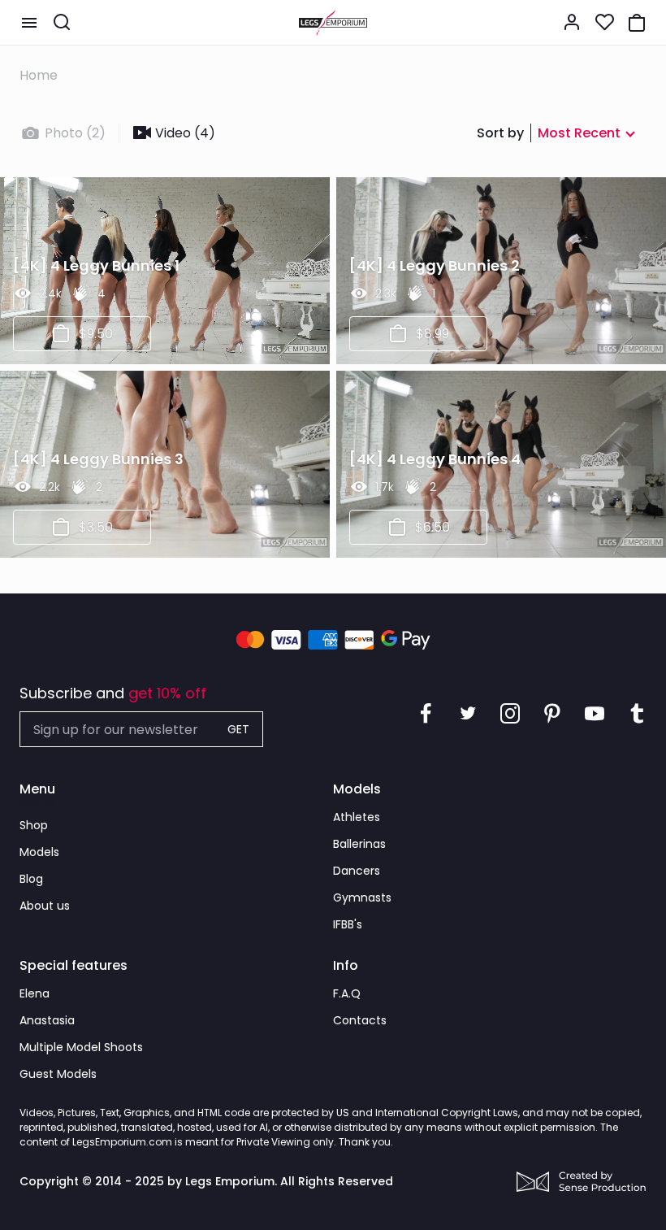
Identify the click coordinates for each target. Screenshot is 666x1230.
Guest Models (58, 1074)
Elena (34, 993)
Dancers (356, 871)
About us (44, 906)
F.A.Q (347, 993)
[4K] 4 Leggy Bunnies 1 (96, 265)
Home (38, 75)
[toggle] (29, 23)
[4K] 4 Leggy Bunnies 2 (434, 265)
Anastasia (47, 1020)
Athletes (356, 817)
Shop (33, 825)
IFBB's (347, 924)
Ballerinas (359, 844)
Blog (31, 879)
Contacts (360, 1020)
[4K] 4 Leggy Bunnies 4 (435, 459)
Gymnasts (362, 897)
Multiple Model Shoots (81, 1047)
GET (238, 729)
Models (39, 852)
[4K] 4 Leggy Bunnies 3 (98, 459)
